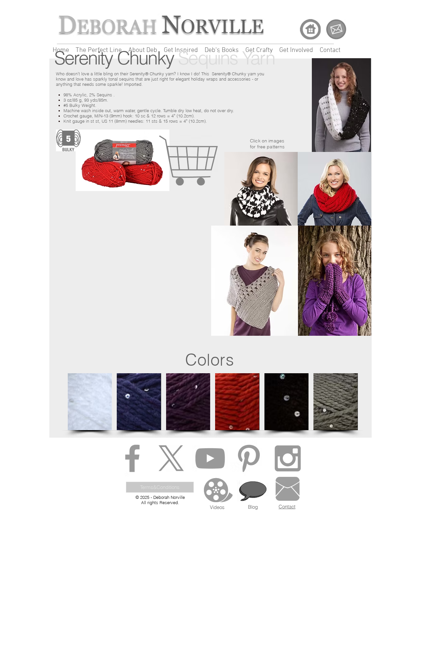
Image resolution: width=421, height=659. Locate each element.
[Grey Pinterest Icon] (249, 458)
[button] (90, 401)
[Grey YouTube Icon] (210, 458)
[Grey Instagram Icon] (287, 458)
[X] (171, 458)
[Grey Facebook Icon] (132, 458)
